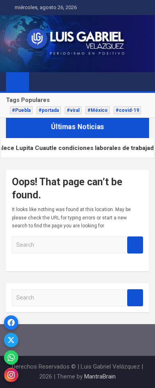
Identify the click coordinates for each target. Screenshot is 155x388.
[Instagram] (11, 375)
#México (97, 110)
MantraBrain (100, 376)
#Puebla (21, 110)
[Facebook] (11, 322)
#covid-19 (127, 110)
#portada (49, 110)
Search (135, 245)
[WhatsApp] (11, 357)
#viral (73, 110)
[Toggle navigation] (39, 81)
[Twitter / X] (11, 340)
